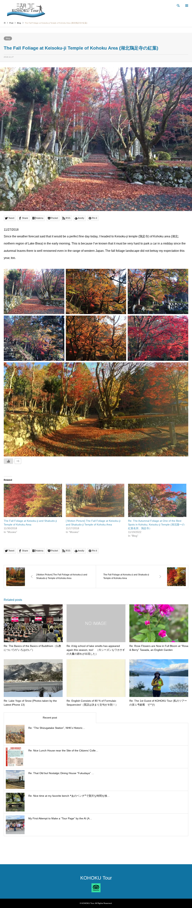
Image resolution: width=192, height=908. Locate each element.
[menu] (186, 5)
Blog (8, 38)
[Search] (178, 5)
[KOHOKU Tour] (26, 9)
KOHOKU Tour (96, 878)
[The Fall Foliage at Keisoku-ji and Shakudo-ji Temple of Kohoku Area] (33, 500)
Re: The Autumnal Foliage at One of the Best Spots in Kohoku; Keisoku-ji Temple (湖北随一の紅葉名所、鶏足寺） (156, 524)
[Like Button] (8, 461)
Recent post (50, 717)
